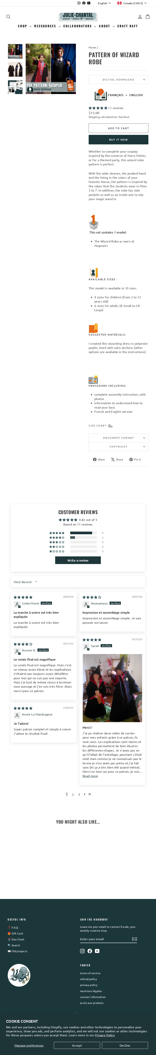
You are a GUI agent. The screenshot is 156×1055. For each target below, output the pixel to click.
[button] (98, 108)
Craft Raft (127, 26)
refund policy (88, 979)
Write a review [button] (78, 560)
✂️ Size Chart (16, 939)
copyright (118, 446)
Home (92, 47)
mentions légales (91, 991)
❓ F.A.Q (13, 927)
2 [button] (73, 794)
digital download (119, 79)
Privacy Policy (105, 1035)
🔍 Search (14, 945)
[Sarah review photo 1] (112, 688)
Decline (125, 1045)
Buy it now (118, 139)
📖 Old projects (17, 951)
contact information (93, 997)
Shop (23, 26)
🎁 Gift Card (15, 933)
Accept (77, 1045)
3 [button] (79, 794)
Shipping (94, 116)
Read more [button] (90, 776)
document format (118, 437)
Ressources (45, 26)
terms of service (90, 973)
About (105, 26)
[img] (23, 597)
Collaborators (78, 26)
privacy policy (89, 985)
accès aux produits (91, 1002)
